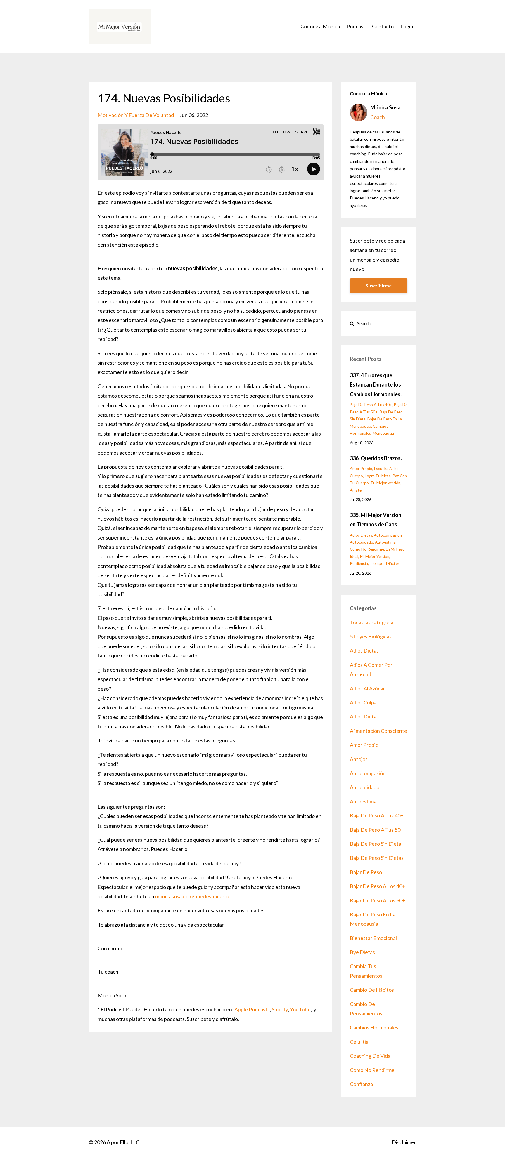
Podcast (356, 26)
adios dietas (361, 535)
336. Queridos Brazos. (376, 458)
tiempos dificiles (384, 563)
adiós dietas (364, 716)
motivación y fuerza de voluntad (136, 115)
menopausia (383, 433)
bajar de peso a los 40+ (377, 886)
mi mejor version (374, 556)
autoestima (385, 542)
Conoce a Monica (320, 26)
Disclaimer (404, 1142)
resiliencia (359, 563)
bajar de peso (366, 872)
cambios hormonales (374, 1027)
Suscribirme (379, 285)
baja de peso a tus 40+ (371, 404)
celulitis (359, 1041)
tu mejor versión (385, 483)
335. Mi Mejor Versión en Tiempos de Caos (375, 520)
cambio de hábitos (372, 990)
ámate (356, 490)
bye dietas (362, 952)
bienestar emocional (373, 938)
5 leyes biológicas (371, 636)
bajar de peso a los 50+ (377, 900)
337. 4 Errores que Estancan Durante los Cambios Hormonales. (376, 384)
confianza (361, 1084)
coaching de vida (370, 1055)
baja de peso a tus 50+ (377, 830)
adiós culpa (363, 702)
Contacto (383, 26)
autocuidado (361, 542)
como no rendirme (367, 549)
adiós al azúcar (367, 688)
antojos (359, 759)
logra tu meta (378, 476)
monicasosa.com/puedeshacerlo (192, 896)
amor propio (361, 468)
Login (406, 26)
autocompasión (388, 535)
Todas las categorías (373, 622)
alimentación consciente (378, 731)
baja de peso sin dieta (375, 844)
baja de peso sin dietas (377, 858)
